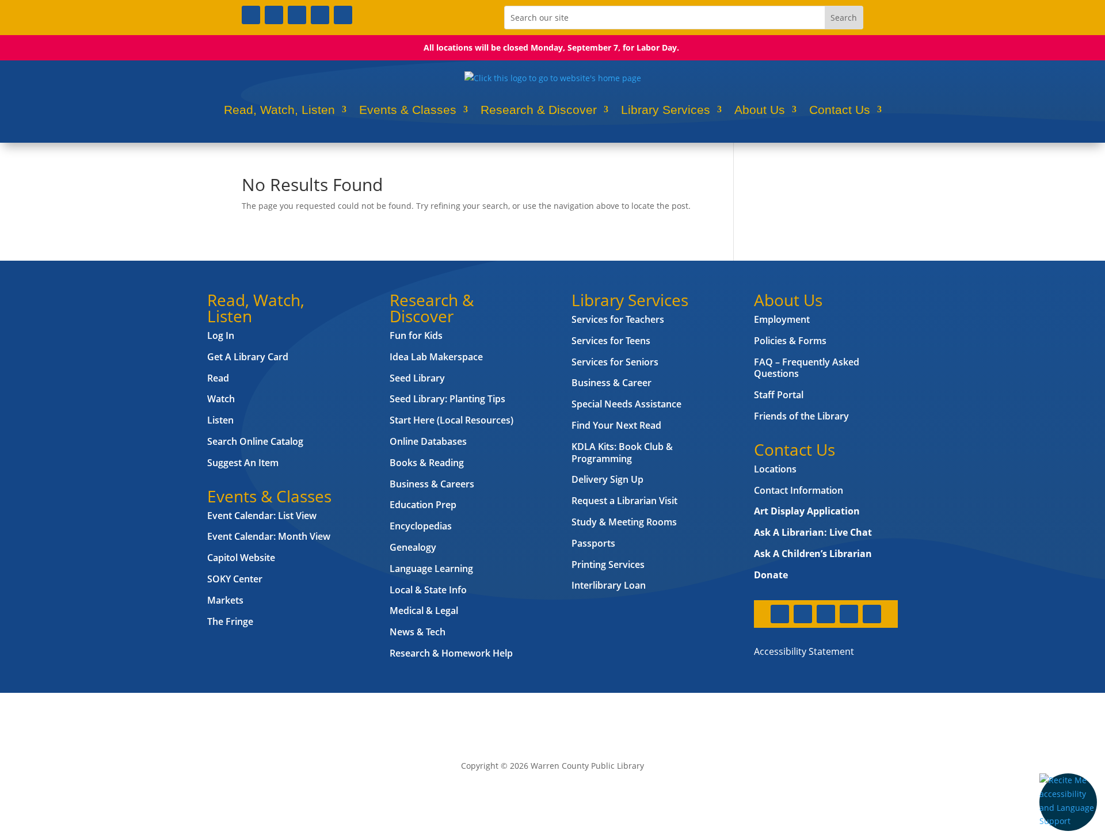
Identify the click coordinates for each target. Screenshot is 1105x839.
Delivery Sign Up (607, 479)
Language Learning (431, 568)
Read (218, 378)
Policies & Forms (790, 340)
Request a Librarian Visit (624, 500)
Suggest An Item (243, 462)
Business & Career (611, 382)
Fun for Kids (416, 335)
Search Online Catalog (255, 441)
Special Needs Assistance (626, 404)
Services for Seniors (614, 362)
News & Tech (417, 632)
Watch (221, 398)
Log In (220, 335)
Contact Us (839, 109)
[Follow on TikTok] (343, 15)
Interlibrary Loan (608, 585)
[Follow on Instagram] (297, 15)
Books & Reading (427, 462)
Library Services (665, 109)
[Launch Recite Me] (1068, 802)
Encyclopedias (421, 526)
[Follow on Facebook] (251, 15)
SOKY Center (234, 579)
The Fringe (230, 621)
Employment (782, 319)
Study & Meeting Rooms (624, 522)
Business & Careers (432, 484)
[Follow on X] (274, 15)
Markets (225, 600)
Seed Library (417, 378)
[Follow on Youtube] (320, 15)
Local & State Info (428, 590)
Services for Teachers (617, 319)
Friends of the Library (801, 416)
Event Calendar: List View (262, 515)
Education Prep (423, 504)
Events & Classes (407, 109)
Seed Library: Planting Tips (447, 398)
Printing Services (608, 564)
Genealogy (413, 547)
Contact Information (798, 490)
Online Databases (428, 441)
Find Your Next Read (616, 425)
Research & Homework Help (451, 653)
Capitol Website (241, 557)
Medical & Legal (424, 610)
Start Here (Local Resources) (451, 420)
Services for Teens (610, 340)
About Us (759, 109)
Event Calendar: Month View (268, 536)
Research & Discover (539, 109)
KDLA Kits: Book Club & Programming (622, 452)
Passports (593, 543)
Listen (220, 420)
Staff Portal (778, 394)
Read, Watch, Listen (279, 109)
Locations (775, 469)
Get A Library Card (247, 356)
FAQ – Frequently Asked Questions (806, 368)
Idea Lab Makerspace (436, 356)
